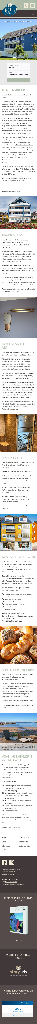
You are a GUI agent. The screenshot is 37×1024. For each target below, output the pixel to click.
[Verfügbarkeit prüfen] (18, 80)
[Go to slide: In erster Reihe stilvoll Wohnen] (14, 57)
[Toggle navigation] (33, 14)
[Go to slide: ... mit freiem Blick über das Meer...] (18, 57)
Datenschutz (24, 846)
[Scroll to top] (32, 1019)
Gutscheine (23, 837)
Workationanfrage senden (11, 827)
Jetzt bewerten (17, 1015)
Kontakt (5, 837)
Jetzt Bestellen (18, 941)
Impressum (23, 841)
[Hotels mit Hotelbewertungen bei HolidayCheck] (24, 1003)
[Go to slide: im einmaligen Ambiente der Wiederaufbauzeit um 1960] (22, 57)
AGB (4, 850)
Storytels (6, 846)
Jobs (4, 841)
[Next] (35, 39)
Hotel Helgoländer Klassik (13, 1003)
